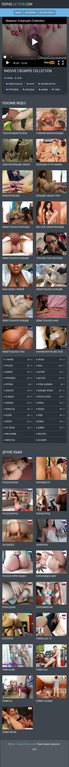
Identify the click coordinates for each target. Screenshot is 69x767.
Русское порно (46, 12)
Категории (30, 12)
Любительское (15, 83)
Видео (18, 12)
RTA (34, 749)
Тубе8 (57, 89)
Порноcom (17, 4)
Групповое (13, 89)
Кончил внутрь (47, 83)
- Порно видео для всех (38, 744)
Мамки (44, 89)
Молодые (30, 89)
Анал (31, 83)
